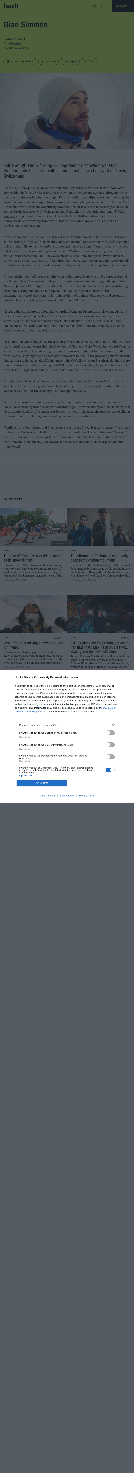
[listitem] (67, 725)
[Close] (127, 677)
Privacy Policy (86, 795)
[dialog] (67, 736)
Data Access (67, 795)
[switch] (110, 732)
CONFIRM (41, 783)
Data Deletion (47, 795)
